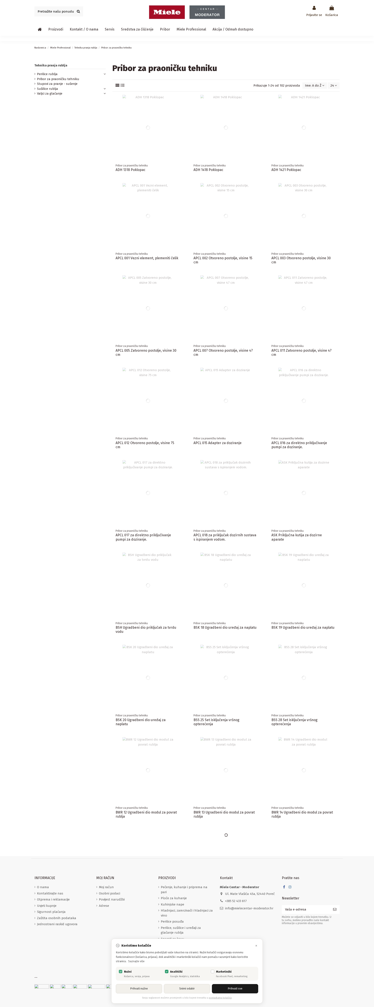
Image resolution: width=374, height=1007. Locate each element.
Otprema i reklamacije (53, 899)
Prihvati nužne (139, 988)
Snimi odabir (187, 988)
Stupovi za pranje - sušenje (57, 84)
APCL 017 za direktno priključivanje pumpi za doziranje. (143, 537)
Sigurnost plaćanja (51, 912)
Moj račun (106, 887)
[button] (55, 29)
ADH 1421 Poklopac (286, 170)
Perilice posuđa (172, 921)
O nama (43, 887)
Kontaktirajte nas (50, 893)
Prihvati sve (235, 988)
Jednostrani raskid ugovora (57, 924)
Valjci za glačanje (49, 93)
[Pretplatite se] (335, 909)
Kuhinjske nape (172, 904)
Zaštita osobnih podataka (56, 918)
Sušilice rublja (47, 89)
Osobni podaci (109, 893)
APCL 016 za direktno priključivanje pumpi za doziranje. (299, 445)
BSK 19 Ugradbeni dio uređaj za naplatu (302, 627)
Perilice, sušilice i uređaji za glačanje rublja (181, 930)
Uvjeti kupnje (46, 906)
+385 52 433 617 (236, 901)
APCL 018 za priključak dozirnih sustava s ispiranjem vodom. (224, 537)
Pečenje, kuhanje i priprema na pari (184, 889)
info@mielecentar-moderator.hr (249, 908)
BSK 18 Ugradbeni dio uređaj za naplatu (224, 627)
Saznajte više (136, 961)
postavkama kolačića (220, 997)
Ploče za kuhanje (174, 898)
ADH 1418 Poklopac (208, 170)
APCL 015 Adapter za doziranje (217, 443)
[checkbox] (120, 971)
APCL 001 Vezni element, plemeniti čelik (147, 258)
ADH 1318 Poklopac (130, 170)
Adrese (104, 906)
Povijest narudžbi (112, 899)
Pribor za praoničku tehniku (58, 79)
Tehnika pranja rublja (50, 65)
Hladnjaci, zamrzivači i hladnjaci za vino (187, 913)
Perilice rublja (47, 74)
